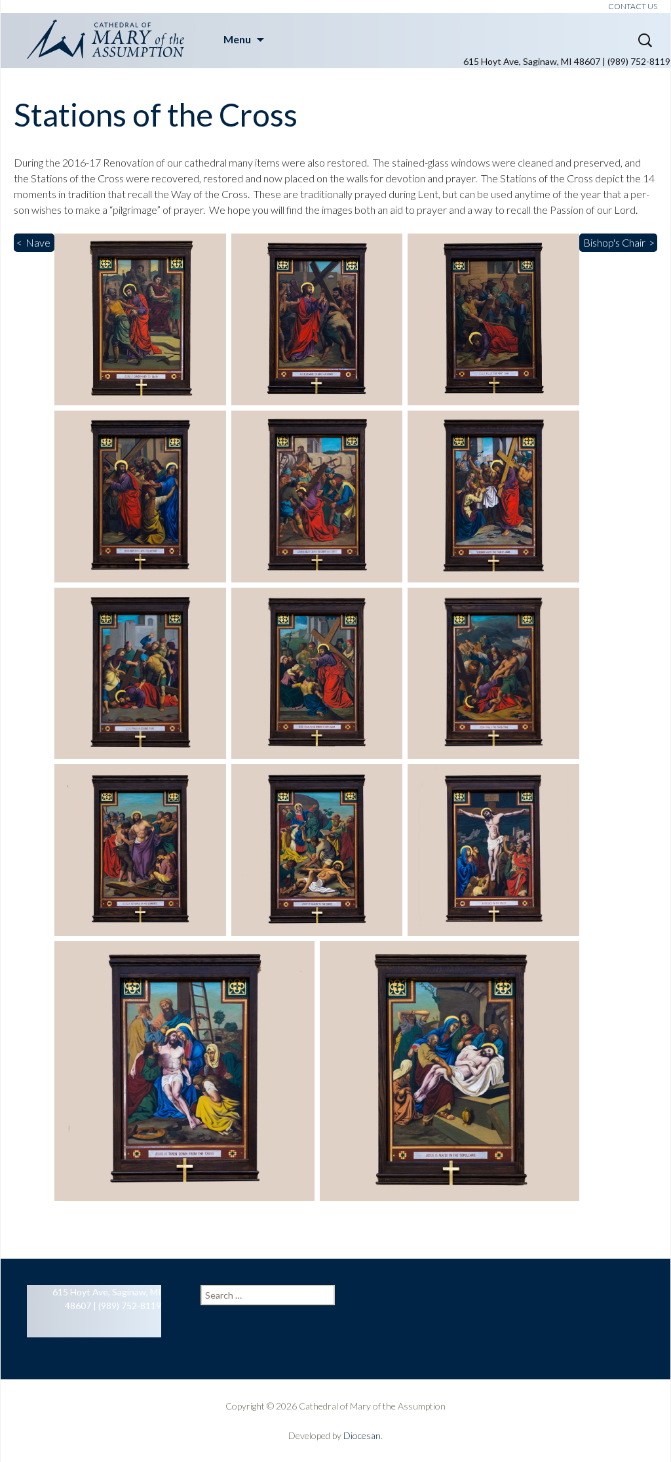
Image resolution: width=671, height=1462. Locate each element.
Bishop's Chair (614, 242)
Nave (38, 242)
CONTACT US (632, 6)
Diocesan (362, 1435)
